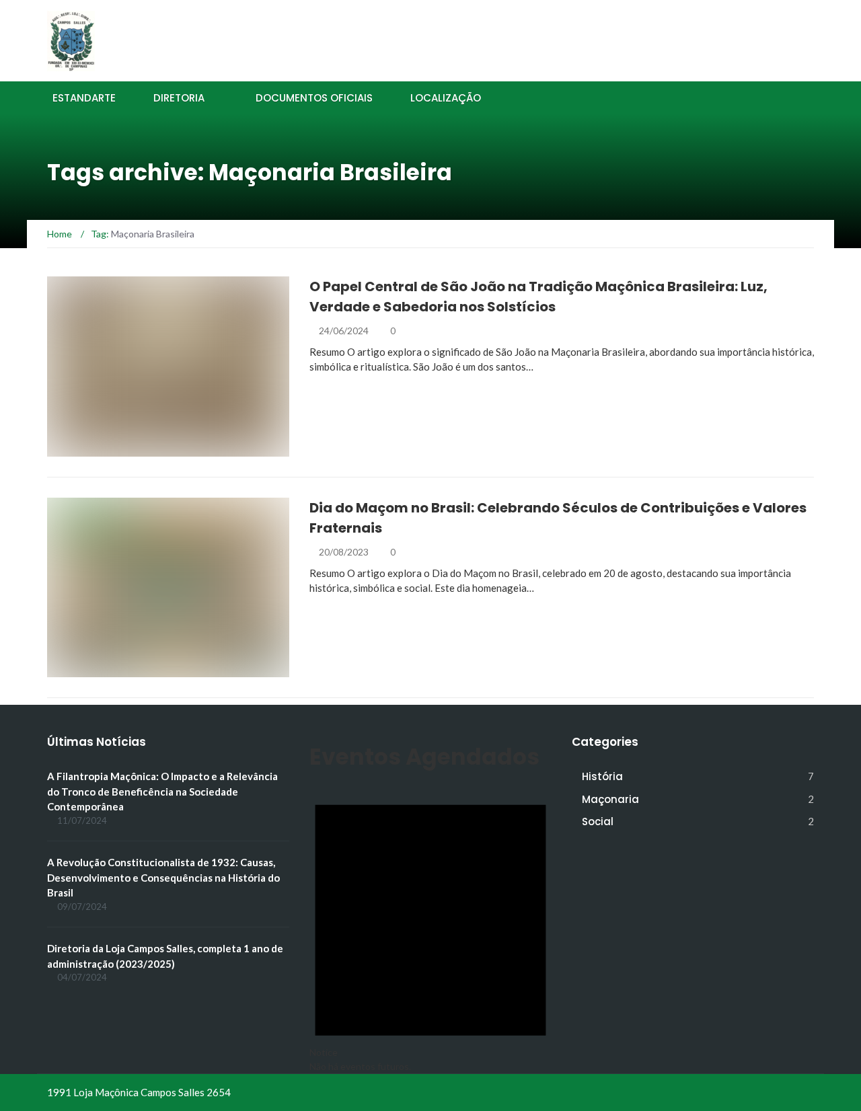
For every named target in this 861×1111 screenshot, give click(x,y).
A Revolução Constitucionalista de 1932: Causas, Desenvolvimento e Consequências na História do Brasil (163, 877)
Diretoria (178, 98)
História (86, 449)
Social (597, 821)
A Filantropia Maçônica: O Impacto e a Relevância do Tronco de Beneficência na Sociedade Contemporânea (162, 791)
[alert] (430, 924)
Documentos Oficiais (314, 98)
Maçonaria (610, 799)
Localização (445, 98)
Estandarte (84, 98)
